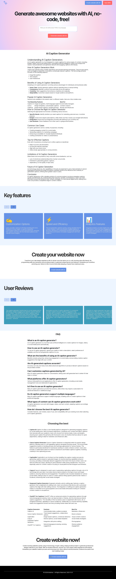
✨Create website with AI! (58, 557)
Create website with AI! (93, 3)
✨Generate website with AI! (58, 36)
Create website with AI (58, 270)
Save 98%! (107, 3)
